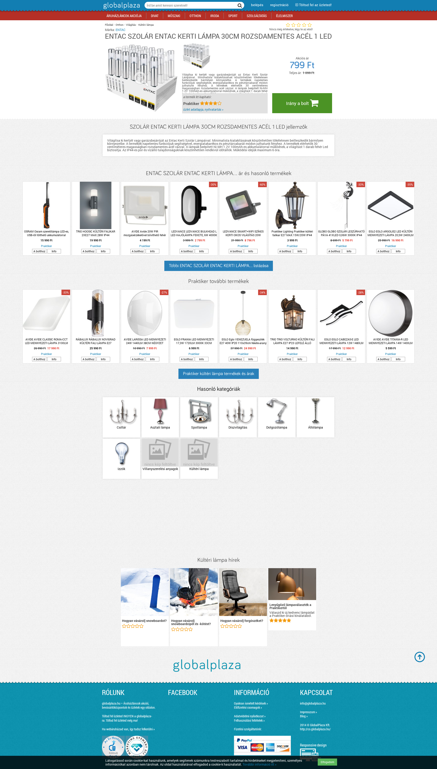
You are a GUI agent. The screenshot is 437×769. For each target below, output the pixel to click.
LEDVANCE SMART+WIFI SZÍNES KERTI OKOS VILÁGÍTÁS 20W (243, 233)
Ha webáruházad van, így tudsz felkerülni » (128, 729)
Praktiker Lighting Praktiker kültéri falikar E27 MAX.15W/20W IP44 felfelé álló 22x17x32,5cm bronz (292, 233)
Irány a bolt (298, 103)
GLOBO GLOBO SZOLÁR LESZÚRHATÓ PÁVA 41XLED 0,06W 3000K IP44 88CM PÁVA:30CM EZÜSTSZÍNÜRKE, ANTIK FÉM (341, 233)
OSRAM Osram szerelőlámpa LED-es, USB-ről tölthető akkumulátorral (46, 233)
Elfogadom (327, 762)
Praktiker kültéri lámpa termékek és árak (218, 373)
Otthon (119, 24)
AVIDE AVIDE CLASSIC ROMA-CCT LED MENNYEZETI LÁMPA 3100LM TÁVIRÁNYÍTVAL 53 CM (46, 341)
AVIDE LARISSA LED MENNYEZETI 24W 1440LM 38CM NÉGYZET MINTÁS (145, 341)
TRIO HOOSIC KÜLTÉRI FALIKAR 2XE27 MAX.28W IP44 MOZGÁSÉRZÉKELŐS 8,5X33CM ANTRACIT (95, 233)
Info (54, 251)
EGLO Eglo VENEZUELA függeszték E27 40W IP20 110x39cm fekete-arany (243, 341)
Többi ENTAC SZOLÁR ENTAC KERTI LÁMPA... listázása (218, 265)
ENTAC (120, 30)
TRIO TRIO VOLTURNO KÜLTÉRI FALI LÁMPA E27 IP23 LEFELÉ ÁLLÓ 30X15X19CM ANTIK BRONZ (292, 341)
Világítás (131, 24)
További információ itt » (260, 764)
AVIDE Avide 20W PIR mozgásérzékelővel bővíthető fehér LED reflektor (145, 233)
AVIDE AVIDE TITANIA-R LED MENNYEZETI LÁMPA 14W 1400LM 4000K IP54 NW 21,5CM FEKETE (391, 341)
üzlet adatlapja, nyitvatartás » (203, 109)
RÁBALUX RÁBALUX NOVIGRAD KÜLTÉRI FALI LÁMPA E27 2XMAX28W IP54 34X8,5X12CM (96, 341)
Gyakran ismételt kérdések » (251, 703)
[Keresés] (240, 5)
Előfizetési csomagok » (248, 707)
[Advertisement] (218, 518)
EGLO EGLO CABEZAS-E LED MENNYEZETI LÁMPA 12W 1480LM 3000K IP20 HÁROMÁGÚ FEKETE (341, 341)
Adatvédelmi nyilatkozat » (250, 716)
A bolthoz (39, 251)
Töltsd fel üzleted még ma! (122, 720)
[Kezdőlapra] (121, 9)
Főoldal (109, 24)
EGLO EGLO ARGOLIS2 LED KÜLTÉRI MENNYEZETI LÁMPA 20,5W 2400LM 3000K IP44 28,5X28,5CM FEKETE (391, 233)
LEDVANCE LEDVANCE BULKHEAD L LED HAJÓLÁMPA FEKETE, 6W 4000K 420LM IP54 (194, 233)
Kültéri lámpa (146, 24)
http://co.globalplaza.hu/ (315, 729)
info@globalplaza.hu (313, 703)
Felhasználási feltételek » (249, 720)
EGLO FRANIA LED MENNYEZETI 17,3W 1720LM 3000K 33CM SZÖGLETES (194, 341)
